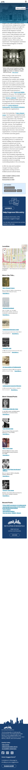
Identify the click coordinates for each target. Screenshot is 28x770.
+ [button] (4, 250)
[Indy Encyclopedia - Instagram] (8, 753)
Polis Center (5, 745)
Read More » (5, 414)
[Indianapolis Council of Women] (5, 379)
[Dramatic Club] (5, 342)
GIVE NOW (14, 535)
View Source (15, 72)
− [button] (4, 253)
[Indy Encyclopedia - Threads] (13, 753)
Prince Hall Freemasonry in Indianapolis (14, 505)
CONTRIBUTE (8, 208)
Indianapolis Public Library (10, 747)
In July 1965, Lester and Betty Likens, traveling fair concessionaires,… (11, 412)
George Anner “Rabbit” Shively (12, 513)
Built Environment (9, 187)
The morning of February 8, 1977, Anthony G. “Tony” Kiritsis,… (10, 431)
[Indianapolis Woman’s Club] (5, 323)
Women (19, 190)
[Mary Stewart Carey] (5, 282)
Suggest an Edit (9, 766)
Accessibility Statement (9, 749)
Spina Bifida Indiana (8, 511)
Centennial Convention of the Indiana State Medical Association (13, 507)
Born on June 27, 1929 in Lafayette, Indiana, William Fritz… (10, 473)
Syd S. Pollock (7, 509)
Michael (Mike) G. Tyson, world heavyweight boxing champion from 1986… (10, 452)
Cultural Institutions (10, 190)
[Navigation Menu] (26, 1)
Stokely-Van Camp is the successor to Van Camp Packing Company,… (12, 493)
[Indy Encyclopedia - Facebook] (4, 753)
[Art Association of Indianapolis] (5, 361)
